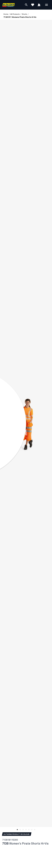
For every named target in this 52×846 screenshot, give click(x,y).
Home (5, 14)
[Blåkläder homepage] (8, 4)
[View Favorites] (32, 5)
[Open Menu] (46, 5)
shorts (24, 14)
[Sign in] (39, 5)
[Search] (26, 5)
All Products (15, 14)
